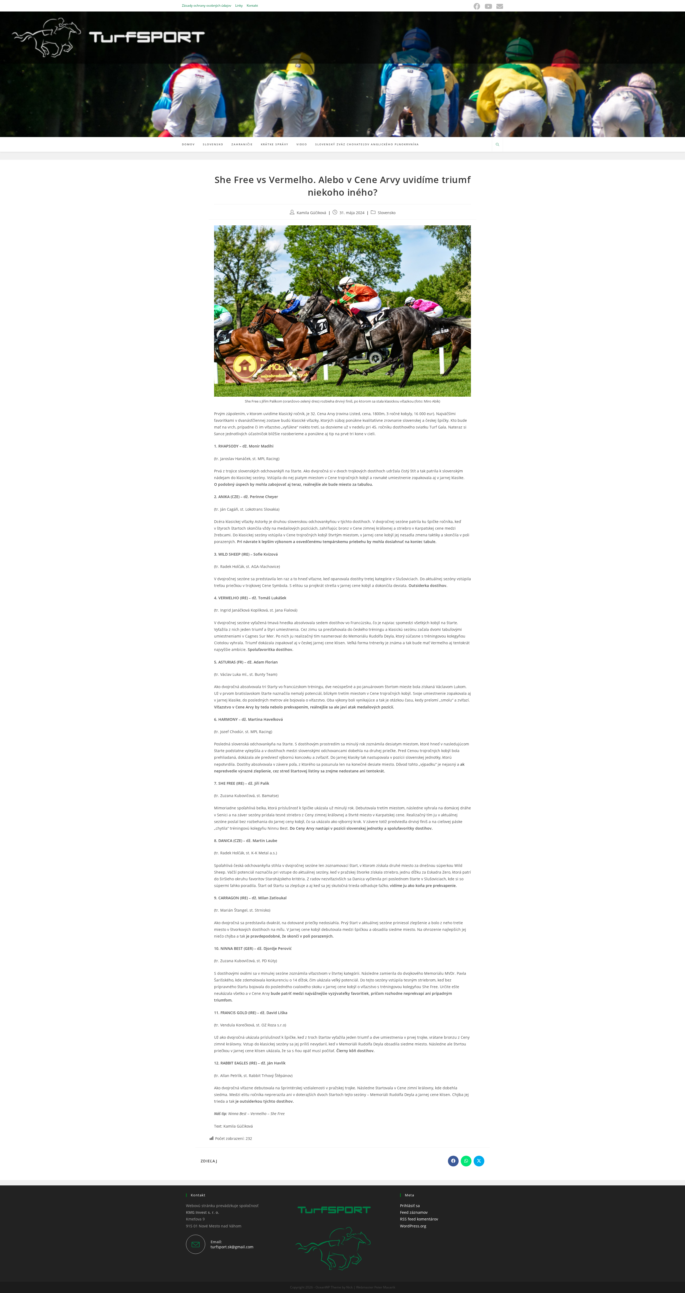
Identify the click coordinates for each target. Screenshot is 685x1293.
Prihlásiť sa (410, 1205)
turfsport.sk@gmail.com (232, 1246)
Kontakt (252, 5)
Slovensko (386, 212)
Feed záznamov (414, 1212)
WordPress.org (413, 1225)
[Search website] (497, 145)
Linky (239, 5)
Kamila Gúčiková (311, 212)
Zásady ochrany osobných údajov (206, 5)
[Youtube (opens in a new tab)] (488, 6)
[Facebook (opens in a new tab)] (476, 6)
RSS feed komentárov (419, 1219)
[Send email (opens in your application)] (498, 6)
